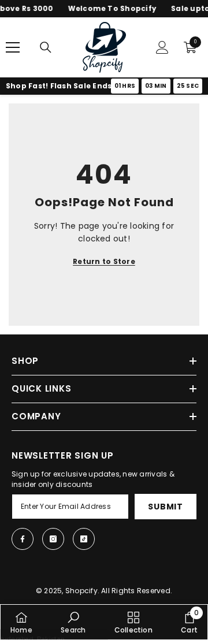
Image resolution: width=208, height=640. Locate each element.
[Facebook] (23, 539)
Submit (165, 506)
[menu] (13, 47)
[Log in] (162, 47)
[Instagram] (53, 539)
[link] (73, 622)
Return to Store (104, 261)
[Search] (46, 47)
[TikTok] (84, 539)
